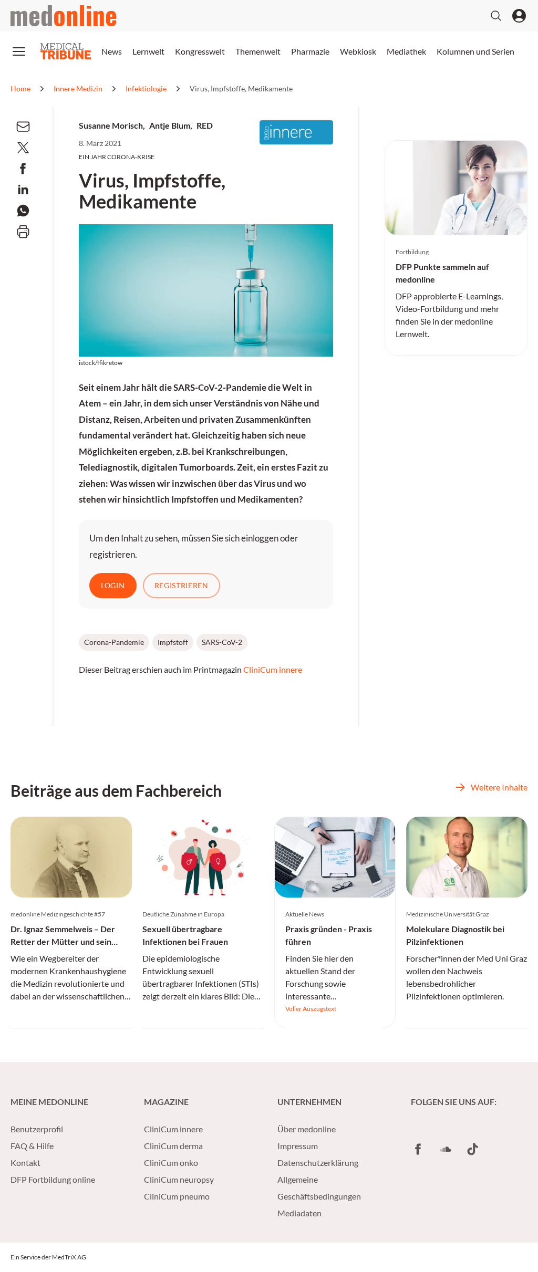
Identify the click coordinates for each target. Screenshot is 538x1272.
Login (113, 585)
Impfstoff (173, 642)
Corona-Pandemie (114, 642)
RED (204, 125)
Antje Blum (169, 125)
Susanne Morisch (111, 125)
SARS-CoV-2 (222, 642)
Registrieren (181, 585)
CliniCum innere (272, 669)
